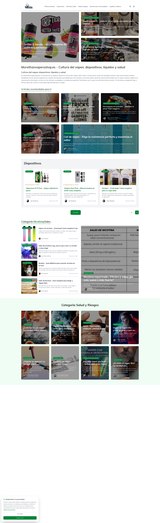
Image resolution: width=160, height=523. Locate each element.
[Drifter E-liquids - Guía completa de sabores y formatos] (50, 37)
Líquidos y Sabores (115, 6)
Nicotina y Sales (71, 6)
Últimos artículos (50, 6)
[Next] (137, 212)
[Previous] (132, 212)
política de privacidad (9, 509)
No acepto (20, 514)
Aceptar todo (20, 518)
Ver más (75, 212)
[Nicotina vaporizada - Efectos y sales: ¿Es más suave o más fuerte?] (110, 260)
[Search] (130, 6)
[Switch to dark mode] (133, 6)
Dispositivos (60, 6)
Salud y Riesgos (83, 6)
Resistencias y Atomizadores (99, 6)
